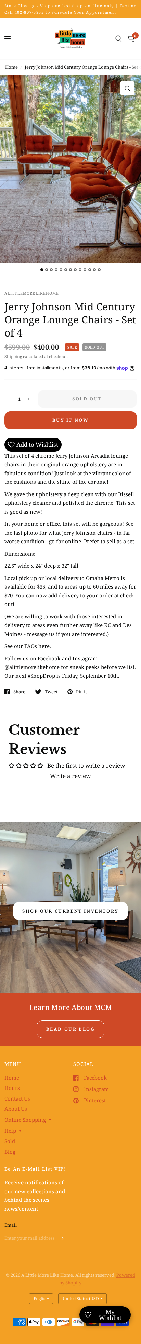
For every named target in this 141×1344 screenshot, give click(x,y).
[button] (70, 911)
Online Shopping (25, 1119)
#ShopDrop (41, 675)
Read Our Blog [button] (70, 1029)
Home (11, 67)
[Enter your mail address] (61, 1238)
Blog (9, 1151)
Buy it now (70, 420)
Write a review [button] (70, 776)
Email (10, 1225)
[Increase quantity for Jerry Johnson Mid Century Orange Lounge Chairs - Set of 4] (29, 399)
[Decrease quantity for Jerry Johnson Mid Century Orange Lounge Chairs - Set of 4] (10, 399)
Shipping (13, 357)
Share (19, 691)
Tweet (51, 691)
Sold (9, 1141)
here (44, 645)
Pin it (81, 691)
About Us (15, 1108)
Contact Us (17, 1098)
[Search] (118, 38)
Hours (12, 1087)
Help (10, 1130)
